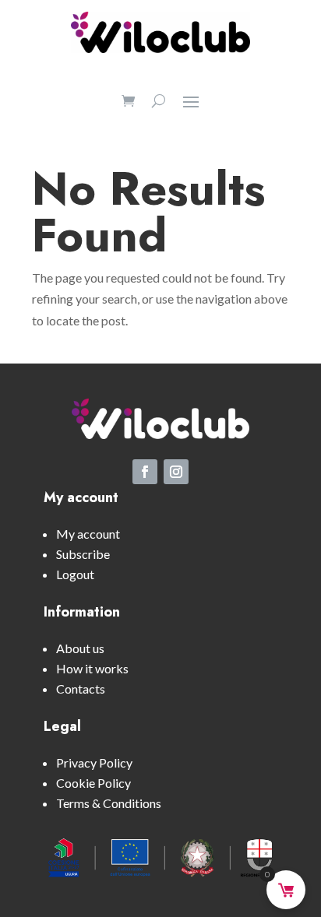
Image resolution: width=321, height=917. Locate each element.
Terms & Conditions (108, 803)
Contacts (80, 688)
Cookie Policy (93, 782)
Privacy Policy (94, 762)
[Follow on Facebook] (144, 471)
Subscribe (83, 553)
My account (88, 533)
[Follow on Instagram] (176, 471)
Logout (75, 574)
